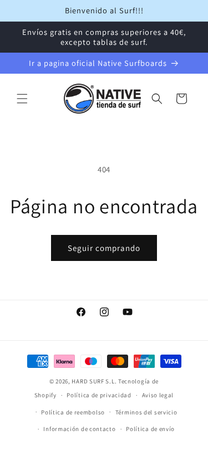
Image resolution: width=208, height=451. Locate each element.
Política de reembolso (73, 412)
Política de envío (150, 429)
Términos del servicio (146, 412)
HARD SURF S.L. (94, 381)
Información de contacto (79, 429)
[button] (22, 98)
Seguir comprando (104, 248)
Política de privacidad (99, 395)
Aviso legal (158, 395)
